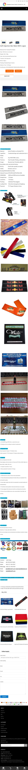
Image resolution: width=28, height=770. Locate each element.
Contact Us (3, 712)
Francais (13, 702)
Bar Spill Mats (3, 730)
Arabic (16, 704)
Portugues (23, 702)
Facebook (17, 1)
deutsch (4, 702)
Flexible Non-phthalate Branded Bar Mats (15, 586)
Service (2, 716)
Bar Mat (2, 726)
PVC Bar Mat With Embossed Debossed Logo (14, 588)
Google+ (21, 1)
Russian (20, 704)
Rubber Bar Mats (4, 728)
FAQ (1, 714)
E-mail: (1, 671)
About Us (2, 710)
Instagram (23, 1)
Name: (1, 666)
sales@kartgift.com (7, 756)
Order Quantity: (3, 660)
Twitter (19, 1)
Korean (12, 704)
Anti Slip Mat (3, 724)
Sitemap (2, 718)
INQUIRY (18, 71)
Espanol (8, 702)
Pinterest (25, 1)
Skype (27, 1)
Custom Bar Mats (4, 732)
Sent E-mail (9, 71)
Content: (1, 681)
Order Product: (3, 655)
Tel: (1, 676)
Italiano (18, 702)
